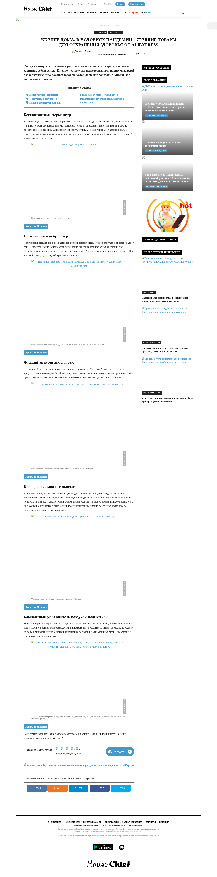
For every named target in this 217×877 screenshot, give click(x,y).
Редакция (164, 822)
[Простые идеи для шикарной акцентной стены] (167, 137)
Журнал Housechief (132, 822)
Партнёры (151, 822)
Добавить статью (136, 4)
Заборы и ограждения (156, 151)
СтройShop (107, 4)
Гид (130, 12)
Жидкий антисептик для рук (43, 102)
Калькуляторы (67, 4)
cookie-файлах (110, 831)
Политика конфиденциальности (112, 825)
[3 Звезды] (68, 751)
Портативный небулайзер (41, 99)
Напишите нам (72, 822)
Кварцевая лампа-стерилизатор (99, 95)
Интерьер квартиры (152, 393)
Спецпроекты (92, 4)
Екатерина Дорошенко (114, 54)
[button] (184, 13)
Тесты (80, 4)
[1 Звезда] (58, 751)
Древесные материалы (156, 115)
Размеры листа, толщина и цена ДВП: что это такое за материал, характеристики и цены (165, 107)
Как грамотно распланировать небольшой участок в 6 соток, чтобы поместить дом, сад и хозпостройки (167, 178)
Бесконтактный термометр (42, 95)
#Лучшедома (100, 32)
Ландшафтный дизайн (156, 186)
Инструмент (149, 292)
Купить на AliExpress (36, 226)
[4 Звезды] (73, 751)
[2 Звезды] (63, 751)
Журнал (120, 4)
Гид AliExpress (115, 32)
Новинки (115, 12)
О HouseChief (54, 822)
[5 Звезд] (78, 751)
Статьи (61, 12)
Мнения (104, 12)
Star (146, 12)
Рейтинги (92, 12)
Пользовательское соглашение (85, 825)
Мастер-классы (76, 12)
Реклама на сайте (92, 822)
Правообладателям (134, 825)
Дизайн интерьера (151, 343)
